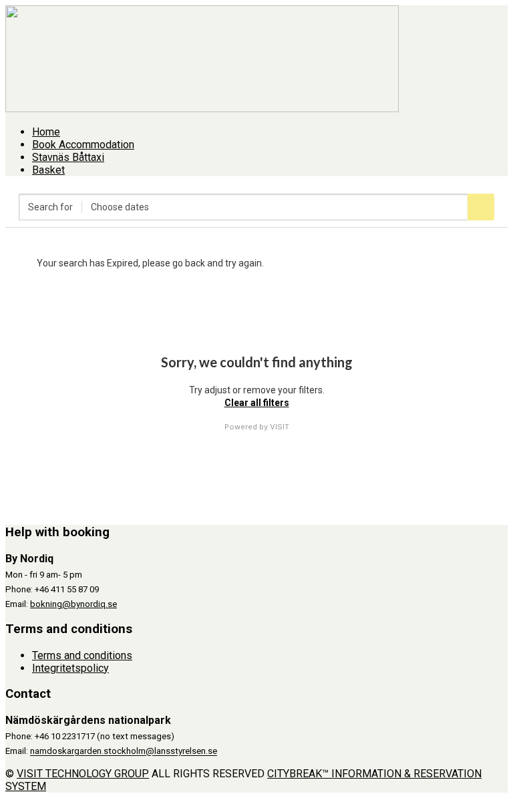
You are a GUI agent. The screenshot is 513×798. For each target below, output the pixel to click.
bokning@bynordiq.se (73, 604)
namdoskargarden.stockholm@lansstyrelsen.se (123, 752)
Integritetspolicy (70, 668)
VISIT (279, 426)
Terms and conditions (82, 655)
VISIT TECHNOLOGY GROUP (83, 773)
